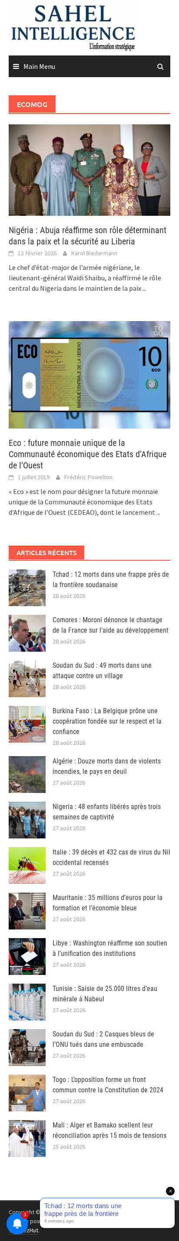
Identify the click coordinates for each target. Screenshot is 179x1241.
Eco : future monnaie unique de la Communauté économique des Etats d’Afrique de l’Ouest (87, 454)
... (144, 288)
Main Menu (39, 66)
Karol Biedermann (94, 253)
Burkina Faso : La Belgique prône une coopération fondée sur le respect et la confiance (107, 721)
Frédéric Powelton (88, 477)
